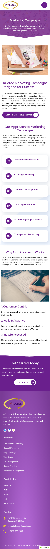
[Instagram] (13, 430)
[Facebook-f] (9, 430)
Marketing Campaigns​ (25, 20)
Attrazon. (24, 545)
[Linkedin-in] (5, 430)
